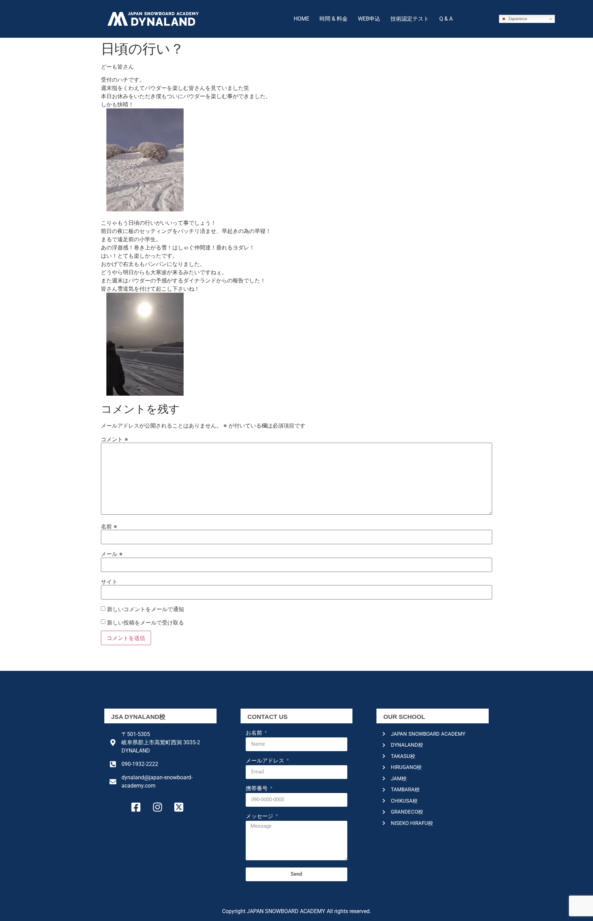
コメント (114, 439)
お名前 (255, 733)
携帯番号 (257, 789)
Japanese (517, 18)
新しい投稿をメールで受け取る (145, 622)
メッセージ (260, 816)
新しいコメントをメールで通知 (145, 609)
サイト (109, 581)
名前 (109, 526)
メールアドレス (266, 761)
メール (112, 554)
